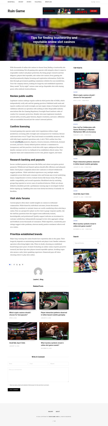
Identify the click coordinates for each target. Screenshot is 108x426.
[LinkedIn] (3, 84)
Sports (29, 1)
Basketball (11, 1)
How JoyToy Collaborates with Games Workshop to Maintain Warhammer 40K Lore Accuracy (84, 129)
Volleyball (38, 1)
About (58, 411)
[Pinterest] (3, 80)
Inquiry (50, 411)
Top (54, 421)
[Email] (3, 88)
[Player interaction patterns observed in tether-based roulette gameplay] (54, 300)
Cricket (20, 1)
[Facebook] (3, 72)
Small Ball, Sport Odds (17, 343)
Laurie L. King (45, 46)
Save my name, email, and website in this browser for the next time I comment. (29, 385)
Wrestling (48, 1)
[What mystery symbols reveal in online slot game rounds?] (54, 331)
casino (54, 32)
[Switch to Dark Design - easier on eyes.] (92, 2)
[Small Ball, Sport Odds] (22, 331)
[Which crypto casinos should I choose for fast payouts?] (22, 300)
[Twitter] (3, 76)
